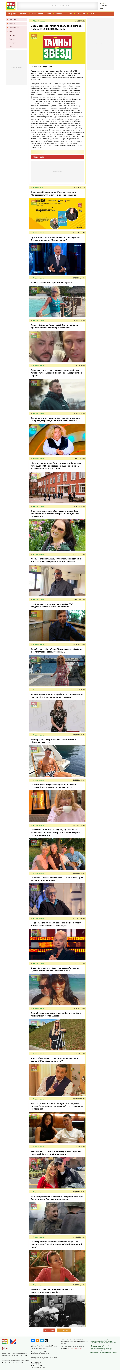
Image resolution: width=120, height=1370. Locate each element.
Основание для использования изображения (103, 1352)
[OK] (37, 1340)
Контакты (103, 6)
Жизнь (69, 14)
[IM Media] (13, 1341)
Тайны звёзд (10, 6)
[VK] (33, 1340)
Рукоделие (81, 14)
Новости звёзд (39, 233)
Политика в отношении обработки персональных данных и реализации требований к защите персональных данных (103, 1341)
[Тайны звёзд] (31, 21)
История (59, 14)
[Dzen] (46, 1340)
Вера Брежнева (39, 21)
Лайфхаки (12, 14)
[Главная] (5, 1341)
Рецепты (23, 14)
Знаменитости (37, 14)
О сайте (103, 3)
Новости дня (38, 188)
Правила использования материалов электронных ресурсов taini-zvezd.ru (101, 1349)
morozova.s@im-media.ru (75, 1348)
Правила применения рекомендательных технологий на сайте (102, 1345)
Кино (49, 14)
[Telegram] (42, 1340)
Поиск (102, 8)
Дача (92, 14)
